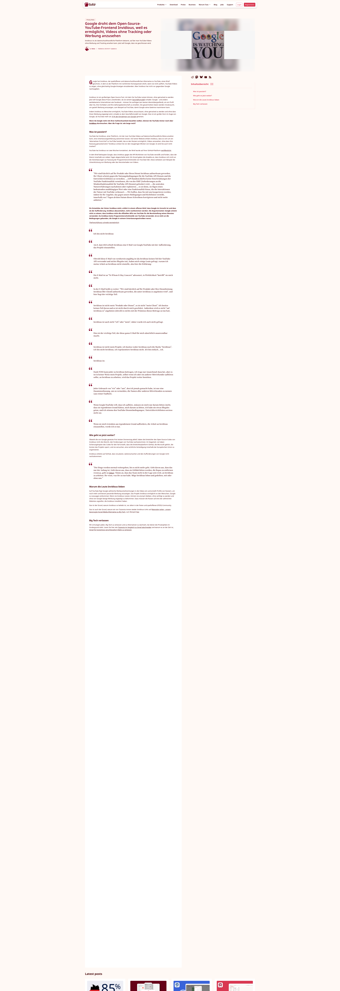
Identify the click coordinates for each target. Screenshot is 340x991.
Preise (183, 5)
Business (192, 5)
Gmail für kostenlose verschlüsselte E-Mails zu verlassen (110, 530)
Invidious (93, 123)
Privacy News (90, 20)
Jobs (222, 5)
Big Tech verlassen (200, 104)
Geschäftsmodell (138, 100)
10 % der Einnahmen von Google (124, 117)
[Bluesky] (201, 77)
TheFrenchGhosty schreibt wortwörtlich (104, 222)
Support (230, 5)
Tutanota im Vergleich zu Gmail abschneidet (134, 527)
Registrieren (249, 5)
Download (174, 5)
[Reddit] (192, 77)
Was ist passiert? (199, 91)
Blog (215, 5)
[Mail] (205, 77)
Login (239, 5)
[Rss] (210, 77)
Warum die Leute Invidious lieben (206, 100)
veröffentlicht (166, 150)
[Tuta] (90, 5)
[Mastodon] (196, 77)
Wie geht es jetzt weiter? (202, 95)
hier (137, 512)
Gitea (111, 472)
